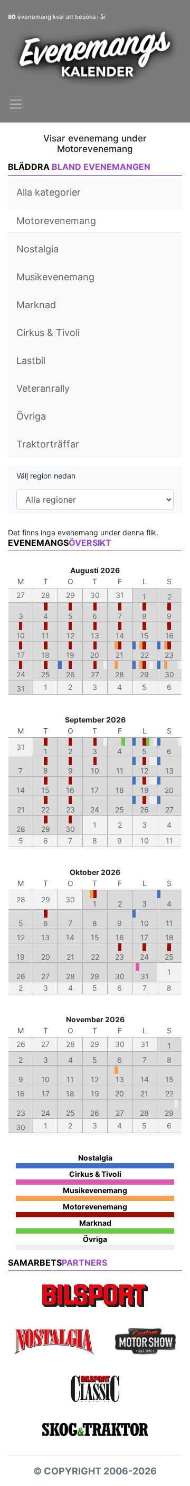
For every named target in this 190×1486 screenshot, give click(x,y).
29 (144, 674)
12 (144, 770)
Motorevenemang (56, 220)
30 (169, 674)
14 (20, 790)
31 (20, 688)
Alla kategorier (48, 192)
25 (45, 674)
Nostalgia (37, 249)
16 (70, 790)
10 (95, 770)
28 (119, 674)
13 (169, 770)
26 (70, 674)
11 (120, 770)
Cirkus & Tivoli (48, 332)
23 (169, 654)
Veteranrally (43, 388)
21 (21, 809)
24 (20, 674)
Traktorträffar (47, 444)
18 (120, 790)
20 (169, 790)
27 (95, 674)
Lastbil (30, 360)
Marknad (36, 304)
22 (45, 809)
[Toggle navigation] (16, 104)
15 (45, 790)
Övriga (31, 416)
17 (95, 790)
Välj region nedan (45, 475)
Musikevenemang (55, 276)
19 (144, 790)
